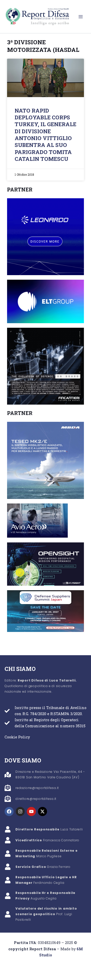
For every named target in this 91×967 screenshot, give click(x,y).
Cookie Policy (17, 737)
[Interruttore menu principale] (80, 16)
